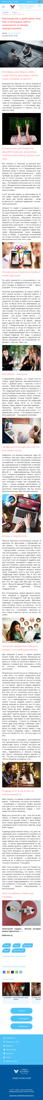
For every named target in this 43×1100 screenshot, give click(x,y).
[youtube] (34, 1083)
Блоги (14, 12)
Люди (16, 945)
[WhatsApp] (17, 972)
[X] (12, 972)
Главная (5, 12)
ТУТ (21, 931)
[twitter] (19, 1083)
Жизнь (6, 945)
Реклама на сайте (12, 1042)
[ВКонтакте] (4, 972)
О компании (10, 1038)
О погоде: (30, 2)
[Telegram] (21, 972)
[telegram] (24, 1083)
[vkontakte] (29, 1083)
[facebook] (9, 1083)
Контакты (9, 1053)
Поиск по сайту (11, 1061)
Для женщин (18, 950)
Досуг (6, 950)
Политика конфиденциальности (21, 1095)
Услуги (8, 1057)
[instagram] (14, 1083)
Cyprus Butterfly (14, 33)
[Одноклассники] (8, 972)
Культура (27, 945)
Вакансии (9, 1046)
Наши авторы (11, 1049)
